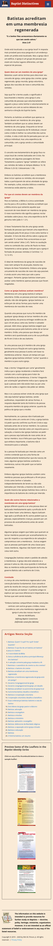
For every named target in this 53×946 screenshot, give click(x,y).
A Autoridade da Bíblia (16, 653)
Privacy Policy (16, 940)
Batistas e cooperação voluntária (20, 695)
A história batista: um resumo (19, 736)
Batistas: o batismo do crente (19, 668)
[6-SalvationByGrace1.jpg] (26, 812)
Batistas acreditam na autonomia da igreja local (26, 689)
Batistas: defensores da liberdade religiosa (24, 724)
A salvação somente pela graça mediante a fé (25, 662)
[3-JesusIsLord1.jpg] (26, 778)
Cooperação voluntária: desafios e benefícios (25, 697)
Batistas (11, 733)
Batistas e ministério (15, 718)
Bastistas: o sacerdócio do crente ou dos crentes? (26, 665)
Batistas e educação (15, 730)
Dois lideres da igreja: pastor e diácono (22, 706)
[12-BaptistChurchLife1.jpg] (26, 879)
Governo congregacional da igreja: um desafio (25, 686)
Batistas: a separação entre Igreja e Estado (24, 727)
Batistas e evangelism (16, 712)
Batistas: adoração (15, 709)
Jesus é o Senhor (14, 650)
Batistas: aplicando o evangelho (20, 721)
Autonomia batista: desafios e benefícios (23, 692)
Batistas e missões (15, 715)
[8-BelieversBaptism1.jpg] (26, 845)
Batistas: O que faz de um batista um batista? (25, 648)
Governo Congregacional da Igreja (21, 683)
